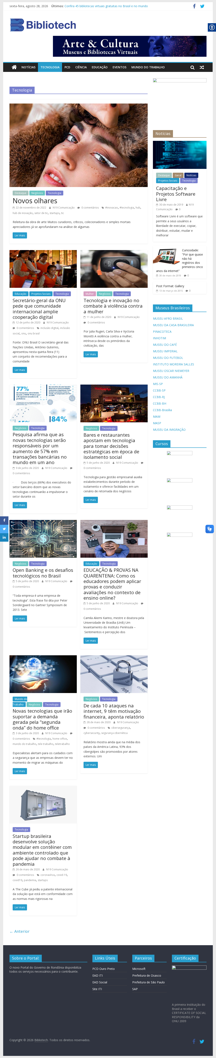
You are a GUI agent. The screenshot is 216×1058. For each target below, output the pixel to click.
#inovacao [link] (111, 207)
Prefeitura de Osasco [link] (146, 975)
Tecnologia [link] (49, 67)
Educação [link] (100, 67)
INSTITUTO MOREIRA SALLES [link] (173, 364)
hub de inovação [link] (23, 213)
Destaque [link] (20, 193)
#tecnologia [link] (127, 207)
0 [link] (179, 209)
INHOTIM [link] (159, 338)
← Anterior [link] (19, 931)
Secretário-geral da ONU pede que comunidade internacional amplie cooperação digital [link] (39, 308)
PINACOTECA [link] (162, 332)
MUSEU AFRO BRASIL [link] (168, 318)
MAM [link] (156, 417)
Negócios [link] (37, 193)
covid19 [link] (17, 880)
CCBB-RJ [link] (159, 397)
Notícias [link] (28, 67)
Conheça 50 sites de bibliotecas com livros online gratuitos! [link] (105, 6)
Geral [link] (178, 175)
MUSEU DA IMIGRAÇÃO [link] (169, 430)
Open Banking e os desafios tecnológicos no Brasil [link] (43, 573)
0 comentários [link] (90, 207)
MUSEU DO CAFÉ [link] (165, 345)
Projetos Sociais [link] (40, 294)
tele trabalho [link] (45, 744)
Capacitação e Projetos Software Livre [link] (175, 193)
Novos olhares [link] (35, 200)
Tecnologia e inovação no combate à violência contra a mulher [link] (113, 306)
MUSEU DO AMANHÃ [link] (167, 377)
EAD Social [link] (99, 982)
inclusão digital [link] (49, 328)
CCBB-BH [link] (159, 403)
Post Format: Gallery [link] (170, 286)
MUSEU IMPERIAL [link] (165, 351)
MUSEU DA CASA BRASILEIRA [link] (173, 325)
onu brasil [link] (34, 333)
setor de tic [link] (41, 213)
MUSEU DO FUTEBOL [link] (168, 358)
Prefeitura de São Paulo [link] (148, 982)
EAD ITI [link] (97, 975)
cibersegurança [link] (120, 728)
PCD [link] (67, 67)
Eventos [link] (119, 67)
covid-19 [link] (62, 875)
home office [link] (60, 738)
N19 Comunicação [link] (64, 207)
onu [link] (23, 333)
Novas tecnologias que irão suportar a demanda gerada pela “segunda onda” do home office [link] (42, 719)
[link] (194, 7)
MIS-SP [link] (158, 384)
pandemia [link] (30, 880)
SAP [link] (135, 989)
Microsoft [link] (139, 969)
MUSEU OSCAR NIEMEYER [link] (171, 371)
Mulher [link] (90, 294)
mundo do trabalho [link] (24, 744)
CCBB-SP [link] (159, 390)
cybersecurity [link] (92, 733)
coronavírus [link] (47, 875)
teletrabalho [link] (62, 744)
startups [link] (54, 213)
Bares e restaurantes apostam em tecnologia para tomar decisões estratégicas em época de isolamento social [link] (111, 446)
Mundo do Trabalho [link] (148, 67)
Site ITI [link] (97, 989)
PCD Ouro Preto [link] (103, 969)
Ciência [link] (81, 67)
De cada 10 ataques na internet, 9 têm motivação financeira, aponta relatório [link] (114, 711)
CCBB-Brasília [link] (162, 410)
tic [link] (62, 213)
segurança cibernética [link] (114, 733)
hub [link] (138, 207)
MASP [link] (157, 423)
